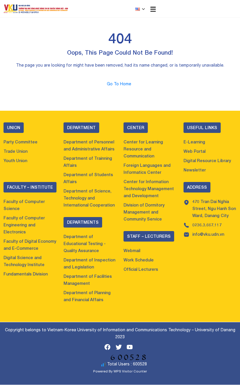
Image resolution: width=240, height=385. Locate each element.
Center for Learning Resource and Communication (143, 148)
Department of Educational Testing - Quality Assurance (85, 243)
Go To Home (120, 83)
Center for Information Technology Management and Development (149, 188)
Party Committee (20, 141)
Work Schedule (139, 259)
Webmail (132, 250)
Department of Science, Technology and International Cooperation (89, 197)
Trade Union (16, 151)
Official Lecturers (141, 269)
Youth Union (15, 160)
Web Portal (194, 151)
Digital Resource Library (207, 160)
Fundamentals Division (26, 273)
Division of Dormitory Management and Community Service (144, 211)
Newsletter (195, 169)
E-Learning (194, 141)
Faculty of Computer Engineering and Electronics (24, 224)
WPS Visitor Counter (130, 371)
